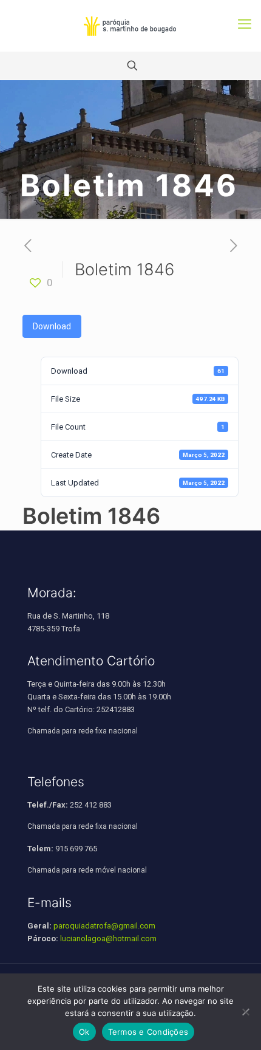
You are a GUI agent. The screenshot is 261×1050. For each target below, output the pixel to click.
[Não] (246, 1012)
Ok (84, 1032)
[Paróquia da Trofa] (130, 26)
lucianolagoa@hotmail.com (108, 938)
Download (52, 326)
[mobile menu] (244, 24)
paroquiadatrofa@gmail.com (104, 925)
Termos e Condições (148, 1032)
